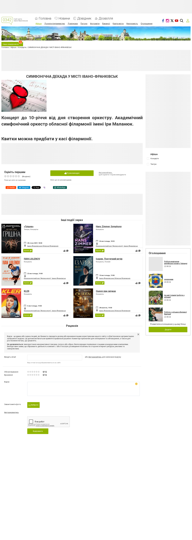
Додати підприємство (54, 23)
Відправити (38, 431)
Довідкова (73, 23)
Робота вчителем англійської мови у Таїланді (175, 263)
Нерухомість (132, 23)
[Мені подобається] (64, 251)
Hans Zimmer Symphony (109, 226)
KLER (26, 291)
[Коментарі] (67, 251)
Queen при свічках (106, 291)
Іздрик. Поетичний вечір (109, 258)
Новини (64, 18)
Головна (45, 18)
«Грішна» (29, 226)
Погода (84, 23)
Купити (26, 250)
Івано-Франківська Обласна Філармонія (42, 246)
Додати (168, 329)
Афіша (39, 23)
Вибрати (34, 405)
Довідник (84, 18)
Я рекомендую (73, 173)
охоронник (168, 279)
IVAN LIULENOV (32, 258)
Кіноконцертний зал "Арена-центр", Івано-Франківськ (117, 246)
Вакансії (106, 23)
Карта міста (118, 23)
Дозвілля (106, 18)
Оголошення (146, 23)
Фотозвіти (95, 23)
